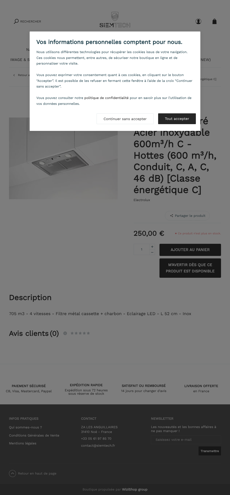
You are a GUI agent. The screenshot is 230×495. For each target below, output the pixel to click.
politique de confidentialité (106, 98)
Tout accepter (177, 118)
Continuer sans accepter (125, 119)
